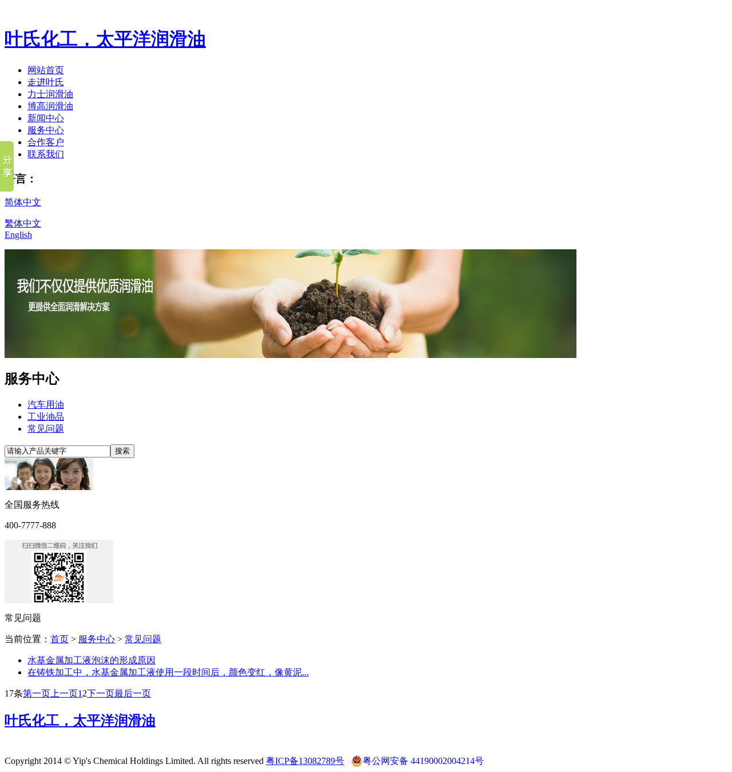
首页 (59, 639)
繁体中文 (23, 223)
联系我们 (45, 154)
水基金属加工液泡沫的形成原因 (91, 660)
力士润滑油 (50, 94)
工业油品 (45, 416)
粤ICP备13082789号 (305, 761)
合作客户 (45, 142)
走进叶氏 (45, 82)
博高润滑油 (50, 106)
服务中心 (45, 130)
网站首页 (45, 70)
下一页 (100, 693)
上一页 (64, 693)
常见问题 (45, 428)
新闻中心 (45, 118)
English (18, 235)
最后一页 (132, 693)
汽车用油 (45, 404)
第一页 (36, 693)
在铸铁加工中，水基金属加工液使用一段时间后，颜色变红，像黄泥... (168, 672)
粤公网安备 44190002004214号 (423, 761)
